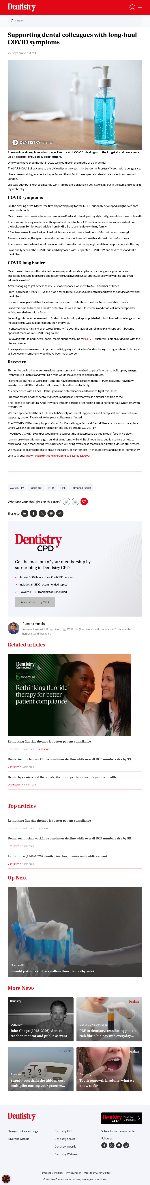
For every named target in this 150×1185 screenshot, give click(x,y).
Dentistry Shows (65, 1139)
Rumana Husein (81, 487)
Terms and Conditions (51, 1173)
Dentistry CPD (63, 1131)
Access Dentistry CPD (35, 602)
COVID (90, 338)
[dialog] (6, 1179)
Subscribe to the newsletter (118, 1131)
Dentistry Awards (65, 1146)
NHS (51, 487)
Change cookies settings (23, 1131)
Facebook (36, 487)
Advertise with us (18, 1139)
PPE (63, 487)
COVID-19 (17, 487)
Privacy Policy (73, 1173)
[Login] (132, 7)
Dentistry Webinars (67, 1154)
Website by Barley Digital (97, 1173)
